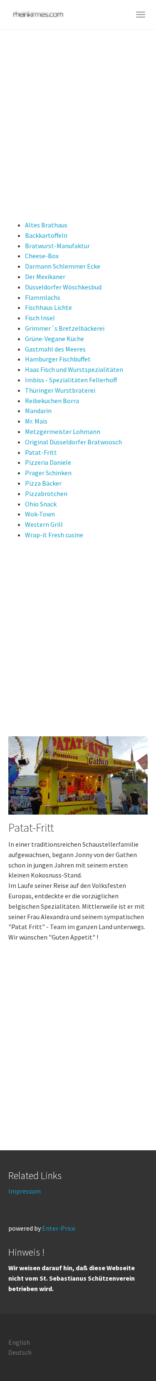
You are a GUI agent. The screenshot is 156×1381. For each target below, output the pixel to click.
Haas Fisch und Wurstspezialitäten (74, 369)
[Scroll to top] (129, 1354)
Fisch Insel (40, 318)
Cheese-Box (42, 256)
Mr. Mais (36, 421)
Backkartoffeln (46, 235)
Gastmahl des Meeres (55, 349)
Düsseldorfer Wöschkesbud (63, 287)
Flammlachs (42, 297)
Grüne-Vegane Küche (54, 338)
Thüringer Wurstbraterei (60, 390)
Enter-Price (58, 1228)
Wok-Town (40, 514)
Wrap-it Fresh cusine (54, 535)
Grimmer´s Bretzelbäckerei (64, 328)
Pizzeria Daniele (48, 462)
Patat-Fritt (41, 452)
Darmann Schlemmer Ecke (62, 266)
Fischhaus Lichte (48, 307)
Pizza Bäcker (43, 483)
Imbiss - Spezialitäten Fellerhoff (71, 380)
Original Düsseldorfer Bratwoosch (73, 442)
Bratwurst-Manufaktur (57, 246)
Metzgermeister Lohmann (62, 431)
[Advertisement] (78, 112)
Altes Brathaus (46, 225)
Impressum (24, 1191)
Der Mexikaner (45, 276)
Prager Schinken (48, 473)
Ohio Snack (41, 504)
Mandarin (38, 410)
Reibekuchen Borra (52, 400)
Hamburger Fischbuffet (58, 359)
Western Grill (44, 524)
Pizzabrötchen (46, 493)
